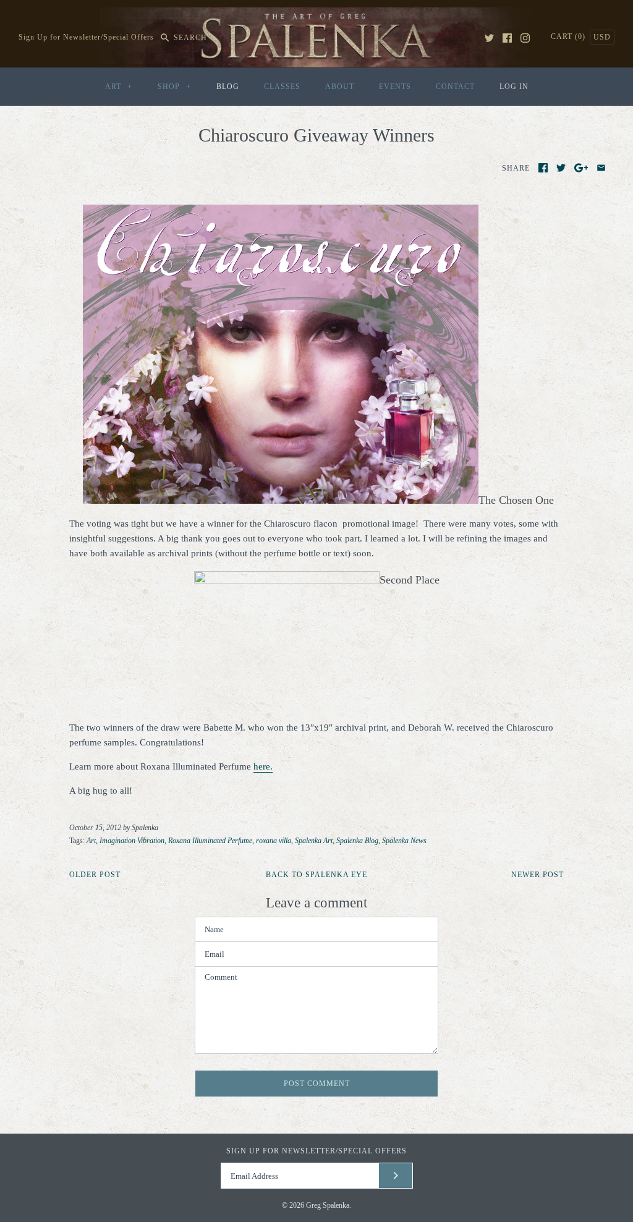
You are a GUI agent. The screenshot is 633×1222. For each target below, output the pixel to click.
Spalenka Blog (357, 840)
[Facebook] (507, 38)
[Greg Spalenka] (316, 15)
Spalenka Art (314, 840)
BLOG (227, 86)
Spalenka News (404, 840)
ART (118, 86)
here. (263, 766)
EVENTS (395, 86)
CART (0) (569, 36)
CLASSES (282, 86)
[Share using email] (601, 167)
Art (91, 840)
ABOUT (339, 86)
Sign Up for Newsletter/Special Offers (86, 37)
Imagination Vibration (132, 840)
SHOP (174, 86)
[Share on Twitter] (561, 167)
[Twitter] (489, 38)
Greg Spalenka (327, 1205)
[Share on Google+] (581, 167)
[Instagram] (525, 38)
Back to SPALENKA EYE (316, 874)
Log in (514, 86)
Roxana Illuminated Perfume (210, 840)
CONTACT (455, 86)
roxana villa (273, 840)
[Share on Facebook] (543, 167)
